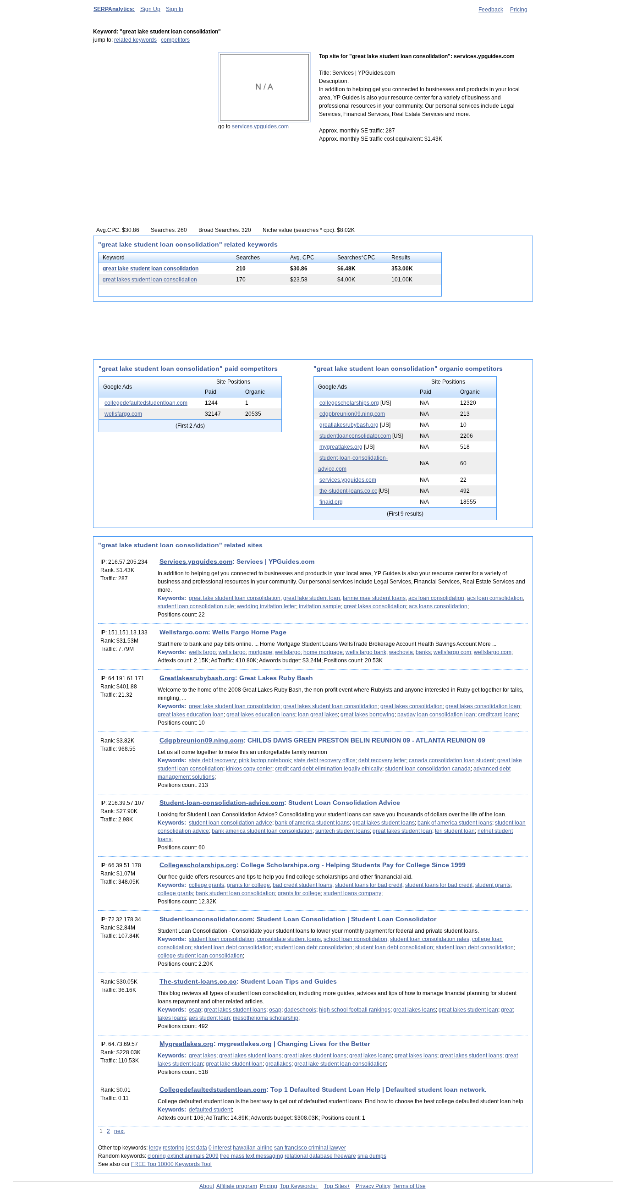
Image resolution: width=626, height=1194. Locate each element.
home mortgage (323, 652)
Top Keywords (297, 1186)
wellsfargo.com (123, 414)
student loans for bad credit (368, 885)
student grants (493, 885)
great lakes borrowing (367, 714)
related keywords (135, 40)
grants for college (248, 885)
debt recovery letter (382, 760)
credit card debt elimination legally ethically (328, 768)
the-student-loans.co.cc (348, 491)
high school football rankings (354, 1010)
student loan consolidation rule (196, 606)
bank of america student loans (312, 823)
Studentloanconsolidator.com (206, 919)
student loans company (352, 893)
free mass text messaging (251, 1156)
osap (195, 1010)
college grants (206, 885)
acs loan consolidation (436, 598)
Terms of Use (409, 1186)
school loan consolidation (355, 939)
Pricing (518, 9)
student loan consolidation (221, 939)
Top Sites (335, 1186)
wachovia (401, 652)
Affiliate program (236, 1186)
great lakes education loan (191, 714)
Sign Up (150, 9)
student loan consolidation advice (230, 823)
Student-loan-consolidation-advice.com (221, 802)
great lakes (202, 1055)
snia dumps (371, 1156)
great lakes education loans (260, 714)
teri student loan (455, 831)
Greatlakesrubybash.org (197, 678)
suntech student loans (342, 831)
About (206, 1186)
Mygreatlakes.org (186, 1043)
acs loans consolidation (438, 606)
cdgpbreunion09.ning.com (352, 414)
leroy (155, 1147)
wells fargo (202, 652)
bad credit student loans (302, 885)
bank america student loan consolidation (262, 831)
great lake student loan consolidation (150, 268)
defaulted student (210, 1109)
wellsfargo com (452, 652)
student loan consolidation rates (429, 939)
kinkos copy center (249, 768)
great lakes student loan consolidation (150, 279)
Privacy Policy (373, 1186)
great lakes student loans (383, 823)
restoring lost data (185, 1147)
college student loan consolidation (200, 955)
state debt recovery (212, 760)
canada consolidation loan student (451, 760)
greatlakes (278, 1064)
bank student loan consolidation (235, 893)
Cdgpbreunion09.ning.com (201, 740)
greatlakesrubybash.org (349, 425)
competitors (175, 40)
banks (423, 652)
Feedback (490, 9)
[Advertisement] (150, 109)
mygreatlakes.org (340, 447)
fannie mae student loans (374, 598)
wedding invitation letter (266, 606)
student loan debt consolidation (233, 947)
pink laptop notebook (265, 760)
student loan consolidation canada (428, 768)
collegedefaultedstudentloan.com (145, 403)
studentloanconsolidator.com (355, 436)
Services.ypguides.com (195, 561)
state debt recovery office (325, 760)
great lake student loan (311, 598)
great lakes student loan (402, 831)
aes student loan (209, 1018)
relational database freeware (320, 1156)
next (119, 1131)
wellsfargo (288, 652)
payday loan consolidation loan (436, 714)
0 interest (220, 1147)
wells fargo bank (366, 652)
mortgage (260, 652)
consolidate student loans (289, 939)
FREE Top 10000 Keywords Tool (171, 1164)
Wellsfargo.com (183, 632)
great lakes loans (414, 1010)
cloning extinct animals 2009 (183, 1156)
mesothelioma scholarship (265, 1018)
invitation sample (320, 606)
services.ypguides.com (260, 126)
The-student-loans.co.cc (197, 981)
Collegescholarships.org (197, 865)
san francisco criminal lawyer (310, 1147)
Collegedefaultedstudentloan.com (212, 1089)
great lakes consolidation (375, 606)
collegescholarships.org (349, 403)
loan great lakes (318, 714)
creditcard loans (498, 714)
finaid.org (331, 502)
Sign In (174, 9)
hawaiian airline (253, 1147)
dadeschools (300, 1010)
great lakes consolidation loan (482, 706)
